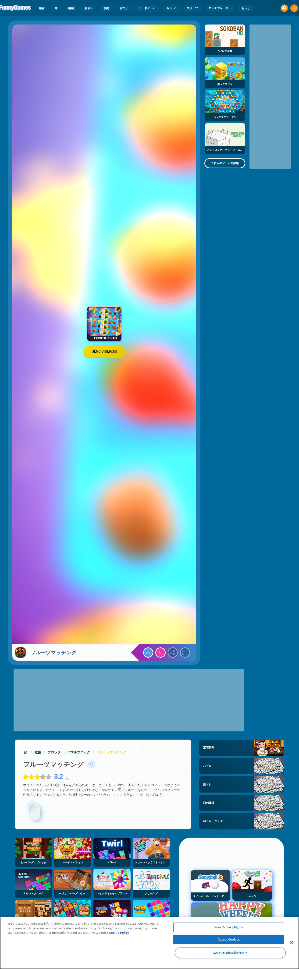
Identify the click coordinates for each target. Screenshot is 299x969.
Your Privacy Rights (228, 927)
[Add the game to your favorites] (92, 764)
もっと (246, 8)
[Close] (291, 942)
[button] (284, 8)
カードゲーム (147, 8)
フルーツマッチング (111, 752)
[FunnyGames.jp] (25, 752)
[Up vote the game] (148, 652)
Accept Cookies (229, 939)
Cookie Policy (119, 932)
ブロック (54, 752)
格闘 (71, 8)
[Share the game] (173, 652)
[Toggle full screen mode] (185, 652)
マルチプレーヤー (220, 8)
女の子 (124, 8)
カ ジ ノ (171, 8)
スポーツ (192, 8)
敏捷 (106, 8)
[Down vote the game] (160, 652)
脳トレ (89, 8)
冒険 (41, 8)
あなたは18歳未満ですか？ (230, 953)
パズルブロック (78, 752)
